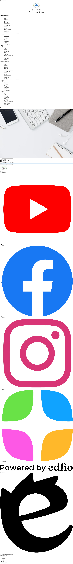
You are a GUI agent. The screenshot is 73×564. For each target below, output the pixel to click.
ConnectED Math (6, 53)
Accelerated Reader (6, 31)
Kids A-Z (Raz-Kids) (6, 51)
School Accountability (7, 23)
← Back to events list (4, 164)
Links (4, 47)
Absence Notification (6, 36)
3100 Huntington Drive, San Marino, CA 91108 (6, 554)
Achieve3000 (5, 30)
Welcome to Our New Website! (5, 110)
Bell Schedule (5, 66)
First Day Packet (6, 40)
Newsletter (5, 42)
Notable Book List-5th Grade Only (8, 55)
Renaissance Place (6, 50)
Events (1, 163)
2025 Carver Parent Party (7, 44)
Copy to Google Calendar (3, 162)
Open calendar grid (10, 164)
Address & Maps (6, 21)
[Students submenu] (2, 46)
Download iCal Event (11, 162)
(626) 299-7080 (4, 555)
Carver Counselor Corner (7, 25)
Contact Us (5, 26)
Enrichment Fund (6, 37)
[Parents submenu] (2, 81)
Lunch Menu (5, 92)
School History (6, 19)
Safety (4, 39)
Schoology (5, 49)
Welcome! (5, 18)
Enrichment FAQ (6, 38)
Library (5, 48)
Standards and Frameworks (7, 29)
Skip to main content (3, 0)
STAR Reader (6, 32)
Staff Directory (6, 22)
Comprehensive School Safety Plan (8, 24)
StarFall (5, 52)
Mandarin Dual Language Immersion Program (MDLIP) (11, 79)
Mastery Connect (6, 102)
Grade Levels (5, 28)
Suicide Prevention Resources (8, 43)
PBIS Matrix (5, 59)
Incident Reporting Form (7, 57)
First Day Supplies (6, 41)
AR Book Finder (6, 54)
